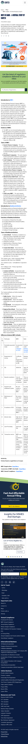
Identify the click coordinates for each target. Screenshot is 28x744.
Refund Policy (4, 736)
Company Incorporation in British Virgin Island (12, 667)
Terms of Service (5, 734)
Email (3, 593)
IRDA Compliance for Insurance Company (11, 629)
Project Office (4, 686)
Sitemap (3, 613)
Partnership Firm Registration (8, 677)
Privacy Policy (4, 731)
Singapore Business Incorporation (9, 646)
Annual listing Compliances (7, 624)
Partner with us (5, 611)
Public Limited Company (7, 684)
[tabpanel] (14, 540)
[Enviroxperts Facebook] (2, 582)
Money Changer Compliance (8, 626)
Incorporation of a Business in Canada (10, 654)
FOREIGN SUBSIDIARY (6, 648)
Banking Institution (15, 206)
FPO (2, 631)
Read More (15, 466)
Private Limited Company (7, 673)
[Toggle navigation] (25, 2)
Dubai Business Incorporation (8, 665)
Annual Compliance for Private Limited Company (13, 635)
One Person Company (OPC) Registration (11, 682)
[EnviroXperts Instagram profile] (6, 582)
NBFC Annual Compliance (7, 622)
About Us (3, 603)
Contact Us (4, 606)
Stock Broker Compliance (7, 638)
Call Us (3, 587)
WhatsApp (4, 590)
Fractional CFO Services (7, 619)
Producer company (5, 675)
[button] (6, 556)
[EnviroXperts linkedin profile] (10, 582)
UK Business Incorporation (7, 644)
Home (2, 10)
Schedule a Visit (6, 595)
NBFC (11, 100)
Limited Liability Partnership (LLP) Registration (12, 680)
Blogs (7, 9)
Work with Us (5, 598)
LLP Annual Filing (5, 633)
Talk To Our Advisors (14, 506)
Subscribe (23, 574)
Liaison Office (4, 691)
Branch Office (4, 689)
